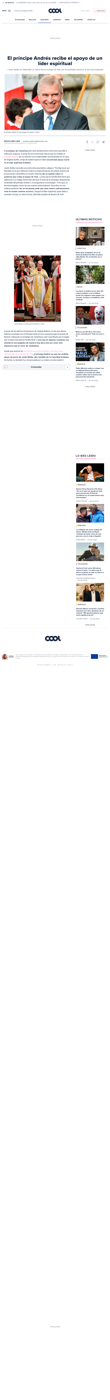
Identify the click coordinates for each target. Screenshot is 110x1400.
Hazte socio (101, 11)
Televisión (78, 20)
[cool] (55, 10)
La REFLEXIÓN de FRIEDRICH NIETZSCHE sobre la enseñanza (79, 2)
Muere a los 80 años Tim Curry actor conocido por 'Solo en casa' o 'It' (90, 334)
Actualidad (20, 20)
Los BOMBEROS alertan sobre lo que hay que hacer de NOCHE (36, 2)
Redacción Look (12, 141)
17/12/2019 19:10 (9, 143)
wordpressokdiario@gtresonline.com (35, 141)
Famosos (57, 20)
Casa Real (44, 20)
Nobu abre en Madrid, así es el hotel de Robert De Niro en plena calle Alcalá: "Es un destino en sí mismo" (89, 256)
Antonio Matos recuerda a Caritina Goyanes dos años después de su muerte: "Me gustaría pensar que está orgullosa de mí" (90, 612)
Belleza (32, 20)
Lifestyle (91, 20)
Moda (67, 20)
